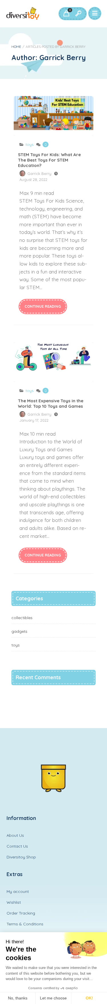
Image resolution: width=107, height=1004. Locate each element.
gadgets (19, 631)
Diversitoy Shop (21, 857)
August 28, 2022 (33, 179)
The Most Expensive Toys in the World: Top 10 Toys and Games (53, 362)
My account (18, 891)
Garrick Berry (39, 173)
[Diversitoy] (23, 14)
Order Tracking (21, 913)
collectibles (22, 617)
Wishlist (14, 902)
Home (16, 46)
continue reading (43, 306)
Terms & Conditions (25, 924)
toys (29, 144)
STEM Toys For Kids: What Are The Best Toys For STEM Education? (53, 116)
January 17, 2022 (34, 420)
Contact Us (17, 846)
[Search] (78, 13)
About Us (15, 835)
